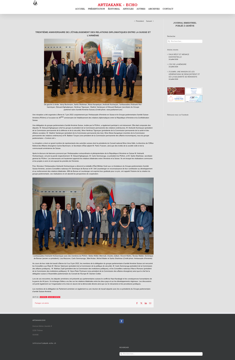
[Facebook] (121, 321)
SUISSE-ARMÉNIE (54, 297)
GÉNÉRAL (43, 297)
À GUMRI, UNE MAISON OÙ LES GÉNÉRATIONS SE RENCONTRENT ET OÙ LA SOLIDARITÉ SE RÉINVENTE (184, 74)
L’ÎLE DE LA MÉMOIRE (177, 64)
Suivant (149, 21)
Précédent (140, 21)
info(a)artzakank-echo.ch (44, 343)
